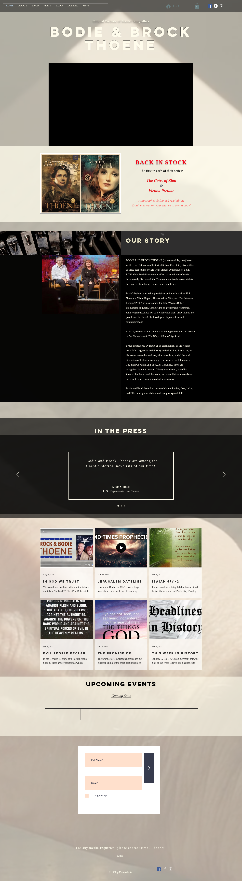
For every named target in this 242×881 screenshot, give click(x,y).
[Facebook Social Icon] (210, 6)
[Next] (224, 474)
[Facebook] (216, 6)
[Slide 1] (117, 505)
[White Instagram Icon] (171, 869)
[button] (197, 6)
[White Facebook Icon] (165, 869)
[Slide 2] (121, 506)
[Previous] (17, 474)
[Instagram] (221, 6)
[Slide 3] (124, 505)
